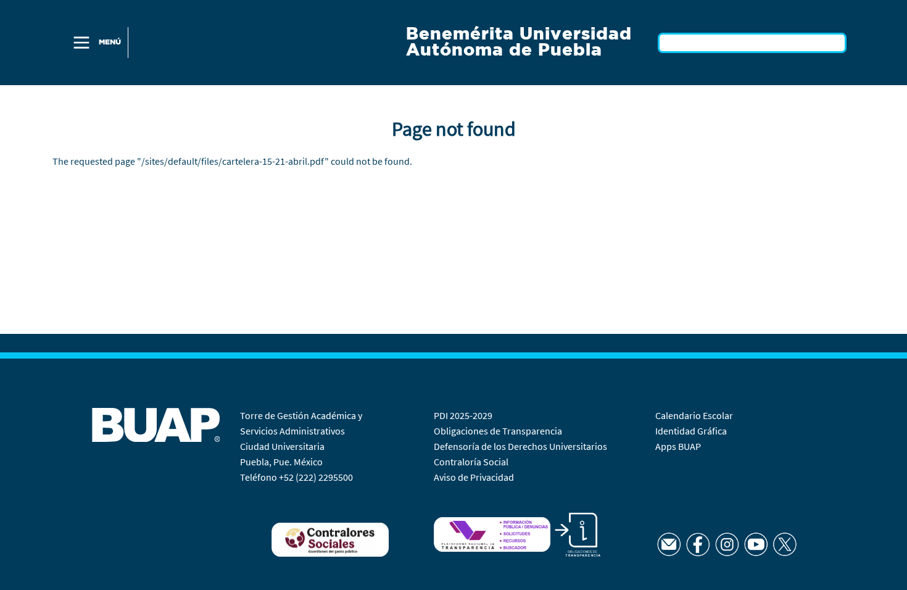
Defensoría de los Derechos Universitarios (520, 446)
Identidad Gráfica (692, 431)
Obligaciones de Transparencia (498, 431)
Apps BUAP (678, 446)
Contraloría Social (471, 461)
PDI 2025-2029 (463, 415)
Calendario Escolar (695, 415)
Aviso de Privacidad (474, 477)
